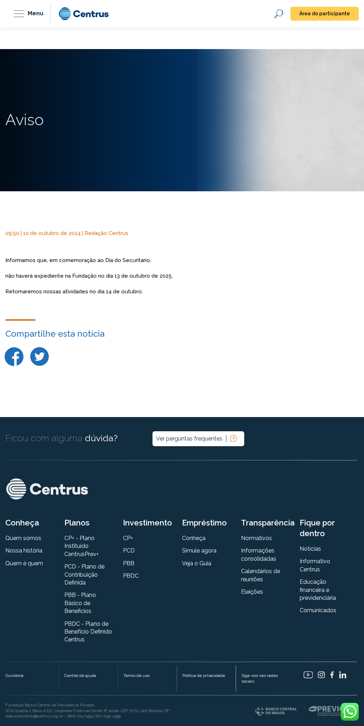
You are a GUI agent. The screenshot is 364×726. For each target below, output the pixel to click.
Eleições (252, 591)
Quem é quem (24, 563)
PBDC (131, 575)
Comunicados (318, 610)
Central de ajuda (80, 675)
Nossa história (23, 550)
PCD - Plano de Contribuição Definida (84, 574)
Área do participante (324, 13)
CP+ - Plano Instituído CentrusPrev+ (81, 546)
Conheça (193, 538)
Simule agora (199, 550)
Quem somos (23, 538)
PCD (129, 550)
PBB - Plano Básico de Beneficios (80, 603)
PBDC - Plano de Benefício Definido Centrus (88, 631)
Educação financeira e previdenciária (318, 589)
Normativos (256, 538)
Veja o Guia (196, 563)
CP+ (128, 538)
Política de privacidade (203, 675)
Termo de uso (136, 675)
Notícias (310, 548)
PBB (128, 563)
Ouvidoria (14, 675)
